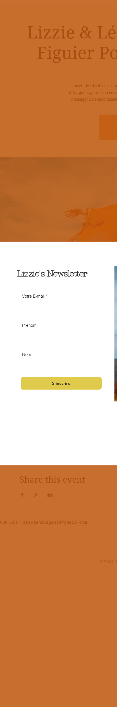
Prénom (29, 325)
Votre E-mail (33, 296)
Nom (26, 354)
